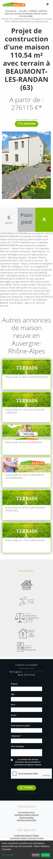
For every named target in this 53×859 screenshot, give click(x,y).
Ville (12, 694)
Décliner (35, 855)
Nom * (13, 705)
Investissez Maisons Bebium (26, 815)
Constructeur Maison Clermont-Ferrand (26, 838)
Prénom (14, 684)
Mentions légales (26, 818)
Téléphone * (16, 736)
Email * (14, 715)
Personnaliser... (8, 855)
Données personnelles (26, 820)
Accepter (45, 855)
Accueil (23, 11)
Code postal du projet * (21, 726)
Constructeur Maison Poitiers (26, 836)
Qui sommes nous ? (26, 812)
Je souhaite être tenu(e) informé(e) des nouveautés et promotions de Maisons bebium (27, 762)
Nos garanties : (26, 570)
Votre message (17, 746)
